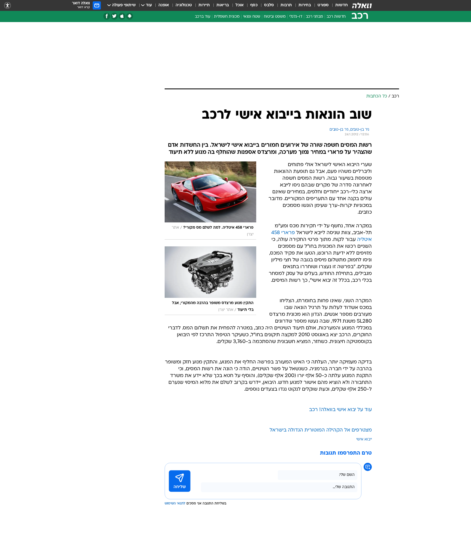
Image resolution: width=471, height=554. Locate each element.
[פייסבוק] (106, 16)
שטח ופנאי (251, 17)
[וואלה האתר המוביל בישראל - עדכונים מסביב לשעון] (362, 5)
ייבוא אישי (364, 439)
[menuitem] (338, 5)
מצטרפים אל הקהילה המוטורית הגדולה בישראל (321, 430)
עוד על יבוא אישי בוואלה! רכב (340, 409)
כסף (254, 5)
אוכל (239, 5)
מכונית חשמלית (227, 17)
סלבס (269, 5)
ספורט (323, 5)
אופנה (163, 5)
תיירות (204, 5)
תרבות (286, 5)
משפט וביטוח (275, 17)
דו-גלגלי (295, 17)
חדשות (341, 5)
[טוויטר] (114, 16)
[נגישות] (7, 5)
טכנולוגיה (184, 5)
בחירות (304, 5)
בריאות (222, 5)
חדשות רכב (336, 17)
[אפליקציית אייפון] (122, 16)
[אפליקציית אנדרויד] (129, 16)
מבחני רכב (314, 17)
